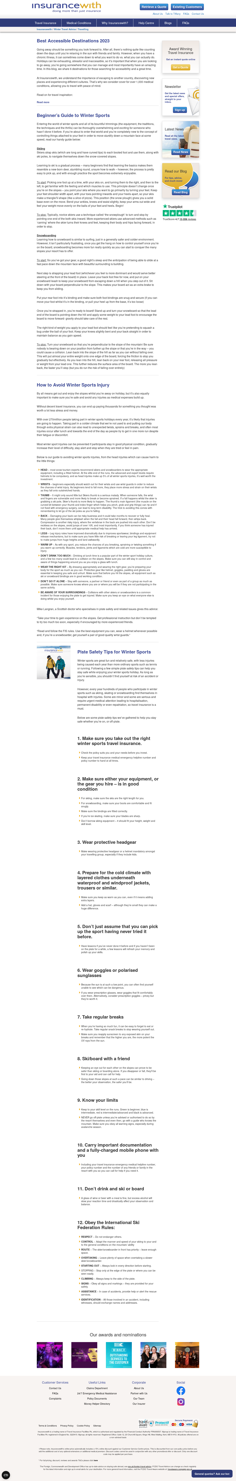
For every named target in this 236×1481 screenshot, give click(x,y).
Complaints (55, 1398)
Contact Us (198, 13)
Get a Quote (180, 67)
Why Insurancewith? (115, 23)
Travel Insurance (45, 23)
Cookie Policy (83, 1425)
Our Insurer (139, 1403)
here (96, 1460)
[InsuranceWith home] (66, 7)
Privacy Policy (66, 1425)
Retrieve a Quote (154, 6)
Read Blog (181, 192)
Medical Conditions (79, 23)
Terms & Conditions (48, 1425)
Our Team (138, 1398)
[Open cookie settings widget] (6, 1475)
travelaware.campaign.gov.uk (180, 1469)
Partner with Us (139, 1393)
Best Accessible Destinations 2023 (73, 40)
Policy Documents (97, 1398)
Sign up (180, 110)
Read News (180, 152)
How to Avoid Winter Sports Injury (73, 384)
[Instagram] (181, 1405)
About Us (158, 13)
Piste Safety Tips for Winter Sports (114, 651)
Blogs (168, 23)
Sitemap (97, 1425)
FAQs (186, 13)
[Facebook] (181, 1394)
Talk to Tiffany (173, 13)
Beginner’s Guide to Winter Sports (73, 115)
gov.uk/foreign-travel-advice (139, 1466)
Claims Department (97, 1388)
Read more (43, 102)
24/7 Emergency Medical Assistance (97, 1393)
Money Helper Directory (97, 1403)
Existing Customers (187, 6)
